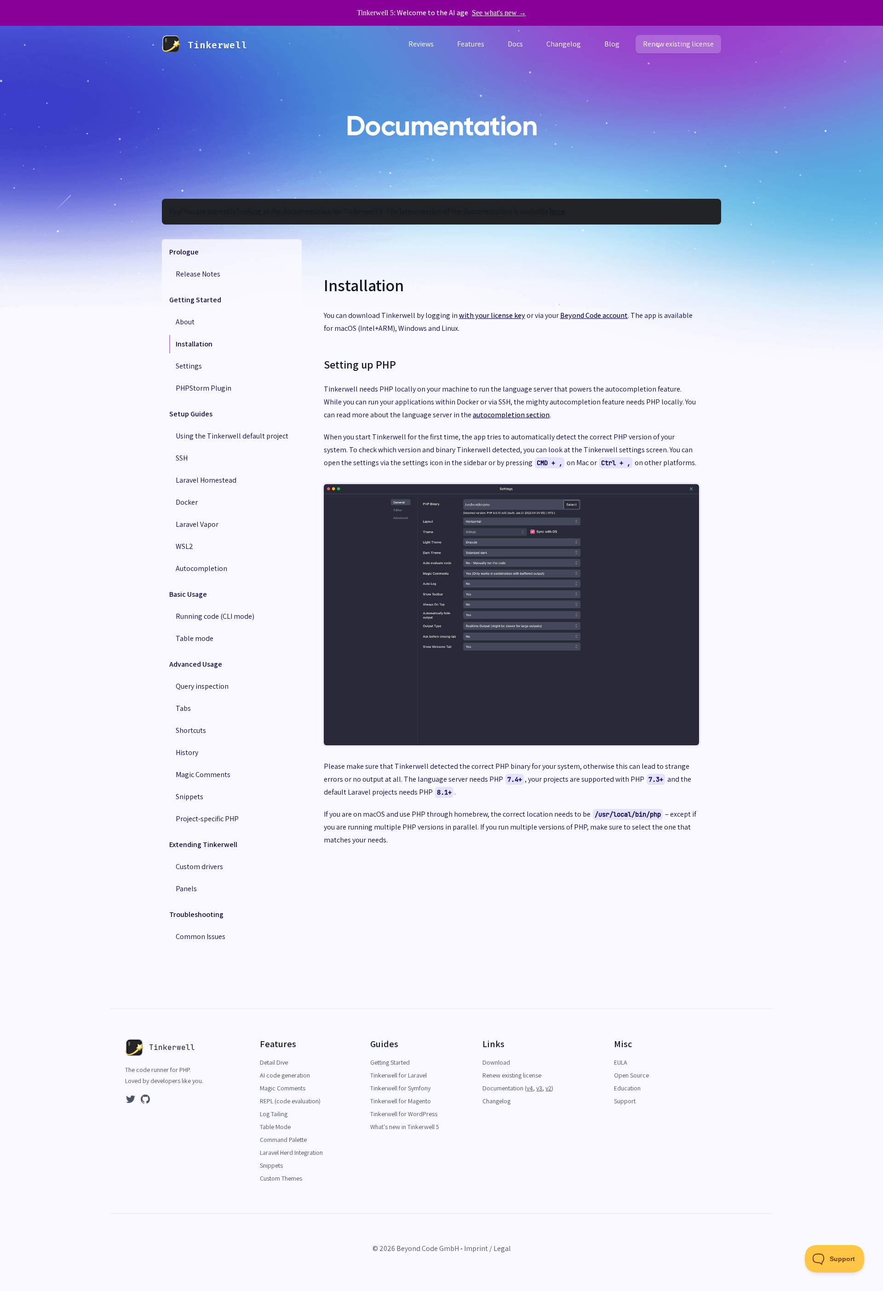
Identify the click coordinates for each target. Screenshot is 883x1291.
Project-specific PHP (207, 819)
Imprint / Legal (487, 1248)
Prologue (184, 252)
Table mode (194, 638)
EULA (620, 1062)
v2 (548, 1088)
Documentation (503, 1088)
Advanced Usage (195, 664)
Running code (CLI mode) (215, 616)
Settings (189, 366)
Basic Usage (188, 594)
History (187, 752)
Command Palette (283, 1139)
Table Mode (275, 1127)
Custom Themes (281, 1178)
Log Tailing (273, 1114)
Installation (194, 344)
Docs (515, 44)
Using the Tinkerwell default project (232, 436)
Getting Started (195, 300)
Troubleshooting (196, 914)
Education (627, 1088)
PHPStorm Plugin (203, 388)
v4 (530, 1088)
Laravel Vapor (197, 524)
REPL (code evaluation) (290, 1101)
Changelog (563, 44)
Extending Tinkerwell (203, 844)
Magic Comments (203, 774)
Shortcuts (191, 730)
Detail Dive (274, 1062)
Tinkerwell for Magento (400, 1101)
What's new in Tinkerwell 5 (404, 1127)
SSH (182, 458)
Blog (611, 44)
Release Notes (198, 274)
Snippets (189, 796)
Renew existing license (678, 44)
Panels (186, 888)
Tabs (183, 708)
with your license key (492, 315)
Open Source (631, 1075)
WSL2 (184, 546)
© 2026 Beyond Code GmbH (416, 1248)
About (185, 322)
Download (496, 1062)
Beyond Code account (594, 315)
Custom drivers (199, 866)
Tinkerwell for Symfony (400, 1088)
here (557, 211)
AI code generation (285, 1075)
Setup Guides (190, 414)
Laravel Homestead (206, 480)
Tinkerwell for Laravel (398, 1075)
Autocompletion (201, 568)
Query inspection (202, 686)
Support (625, 1101)
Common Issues (200, 936)
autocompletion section (511, 415)
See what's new (499, 13)
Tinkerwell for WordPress (403, 1114)
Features (470, 44)
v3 (539, 1088)
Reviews (421, 44)
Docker (187, 502)
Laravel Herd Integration (291, 1152)
